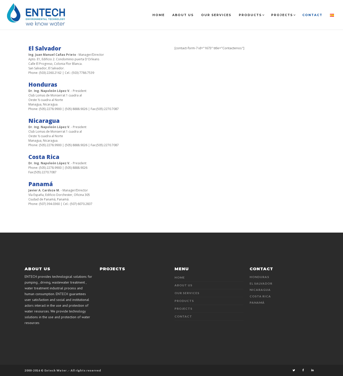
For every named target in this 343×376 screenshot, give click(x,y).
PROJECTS (183, 308)
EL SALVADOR (261, 283)
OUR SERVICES (187, 293)
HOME (180, 277)
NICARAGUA (260, 290)
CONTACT (183, 316)
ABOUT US (183, 285)
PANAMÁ (257, 302)
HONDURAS (259, 277)
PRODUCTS (184, 301)
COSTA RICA (260, 296)
